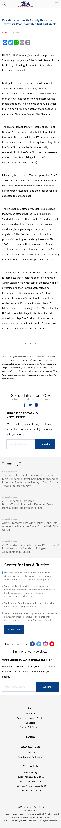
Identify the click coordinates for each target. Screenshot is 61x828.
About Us (30, 713)
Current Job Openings (30, 727)
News (4, 32)
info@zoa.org (30, 772)
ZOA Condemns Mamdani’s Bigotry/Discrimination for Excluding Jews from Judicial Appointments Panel (27, 504)
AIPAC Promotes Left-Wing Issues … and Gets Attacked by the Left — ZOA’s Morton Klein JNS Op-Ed (30, 526)
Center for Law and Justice (30, 718)
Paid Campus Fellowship (30, 757)
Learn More (14, 629)
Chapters (30, 722)
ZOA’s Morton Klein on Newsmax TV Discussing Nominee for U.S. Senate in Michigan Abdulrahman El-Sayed (30, 548)
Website (30, 752)
